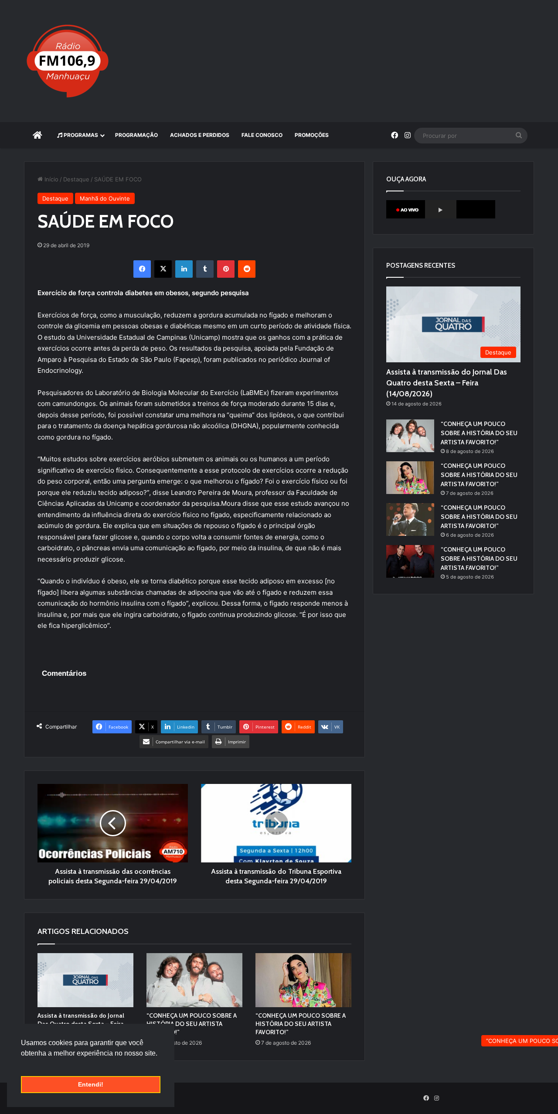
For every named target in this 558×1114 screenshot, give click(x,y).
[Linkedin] (184, 269)
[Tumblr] (205, 269)
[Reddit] (246, 269)
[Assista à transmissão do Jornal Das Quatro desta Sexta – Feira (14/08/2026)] (85, 980)
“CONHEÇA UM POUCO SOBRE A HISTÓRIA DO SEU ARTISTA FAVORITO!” (191, 1024)
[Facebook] (142, 269)
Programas (80, 135)
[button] (22, 1064)
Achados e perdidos (199, 135)
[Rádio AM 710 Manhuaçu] (67, 61)
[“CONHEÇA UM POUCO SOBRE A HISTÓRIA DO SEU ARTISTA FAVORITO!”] (194, 980)
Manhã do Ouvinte (105, 198)
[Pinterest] (226, 269)
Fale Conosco (262, 135)
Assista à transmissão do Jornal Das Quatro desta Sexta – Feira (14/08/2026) (446, 383)
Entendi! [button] (90, 1084)
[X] (163, 269)
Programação (136, 135)
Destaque (76, 179)
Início (50, 179)
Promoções (312, 135)
